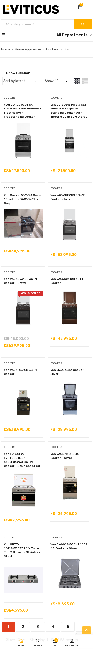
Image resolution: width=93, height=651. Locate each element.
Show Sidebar (17, 73)
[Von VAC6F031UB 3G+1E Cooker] (23, 385)
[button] (80, 7)
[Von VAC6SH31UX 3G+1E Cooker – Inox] (69, 210)
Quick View (23, 151)
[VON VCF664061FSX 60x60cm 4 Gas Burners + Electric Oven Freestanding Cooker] (23, 126)
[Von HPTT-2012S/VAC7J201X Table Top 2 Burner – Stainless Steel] (23, 566)
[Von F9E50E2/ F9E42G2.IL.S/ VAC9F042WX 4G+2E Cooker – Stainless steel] (23, 475)
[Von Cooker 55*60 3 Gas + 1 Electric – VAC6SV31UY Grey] (23, 212)
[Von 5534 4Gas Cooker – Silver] (69, 385)
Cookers (52, 49)
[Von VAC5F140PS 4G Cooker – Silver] (69, 469)
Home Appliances (28, 49)
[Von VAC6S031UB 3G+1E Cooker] (69, 294)
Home (5, 49)
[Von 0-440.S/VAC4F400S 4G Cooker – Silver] (69, 559)
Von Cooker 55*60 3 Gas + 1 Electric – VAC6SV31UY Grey (22, 199)
